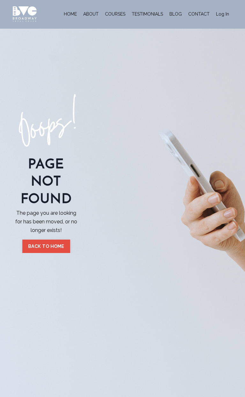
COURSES (115, 14)
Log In (222, 14)
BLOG (175, 14)
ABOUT (91, 14)
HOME (70, 14)
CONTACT (199, 14)
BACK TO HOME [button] (46, 246)
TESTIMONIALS (147, 14)
